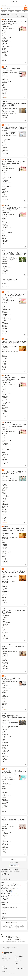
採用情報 (16, 963)
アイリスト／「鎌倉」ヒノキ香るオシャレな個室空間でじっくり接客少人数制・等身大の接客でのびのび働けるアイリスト (14, 254)
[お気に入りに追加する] (24, 62)
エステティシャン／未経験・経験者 (11, 69)
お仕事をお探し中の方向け (6, 958)
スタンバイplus (4, 968)
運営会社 (16, 961)
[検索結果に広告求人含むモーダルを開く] (3, 16)
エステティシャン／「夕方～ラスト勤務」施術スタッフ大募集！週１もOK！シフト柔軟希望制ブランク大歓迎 (14, 572)
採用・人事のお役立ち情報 (19, 968)
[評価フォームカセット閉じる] (26, 923)
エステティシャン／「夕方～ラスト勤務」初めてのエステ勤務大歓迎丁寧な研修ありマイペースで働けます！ (14, 343)
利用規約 (16, 958)
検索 (26, 8)
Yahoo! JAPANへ (4, 971)
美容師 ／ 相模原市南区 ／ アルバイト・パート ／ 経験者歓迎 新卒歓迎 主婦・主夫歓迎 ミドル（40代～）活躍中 (14, 717)
